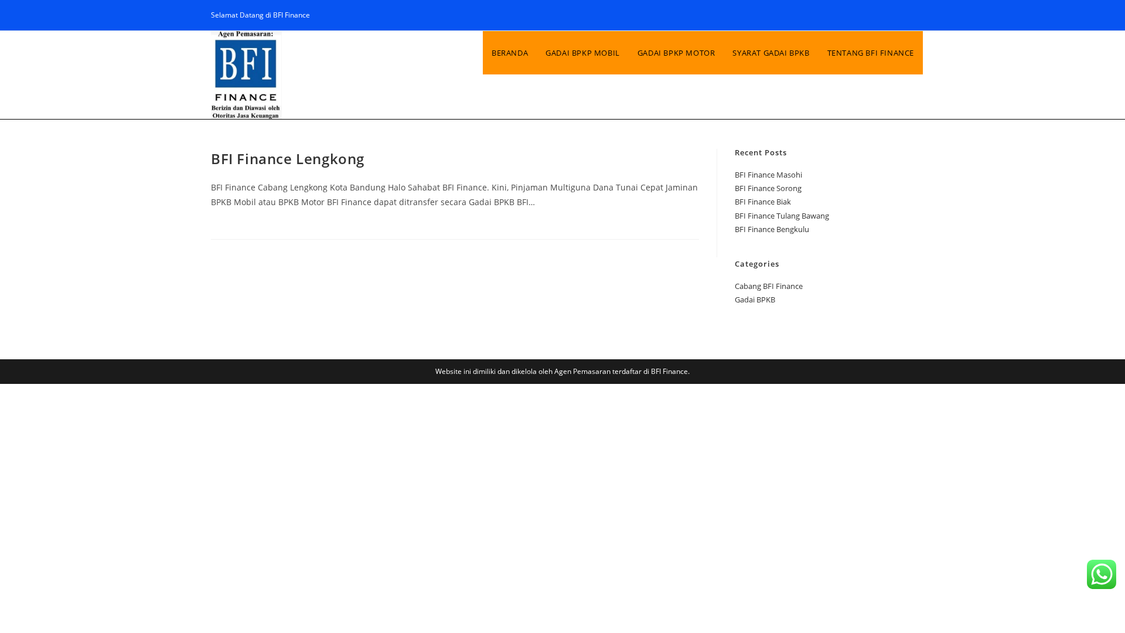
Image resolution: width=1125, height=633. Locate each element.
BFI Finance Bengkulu (772, 229)
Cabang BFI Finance (769, 286)
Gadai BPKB (755, 299)
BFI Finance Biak (763, 201)
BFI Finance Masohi (768, 174)
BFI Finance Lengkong (287, 158)
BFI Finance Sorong (768, 188)
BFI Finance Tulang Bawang (782, 215)
